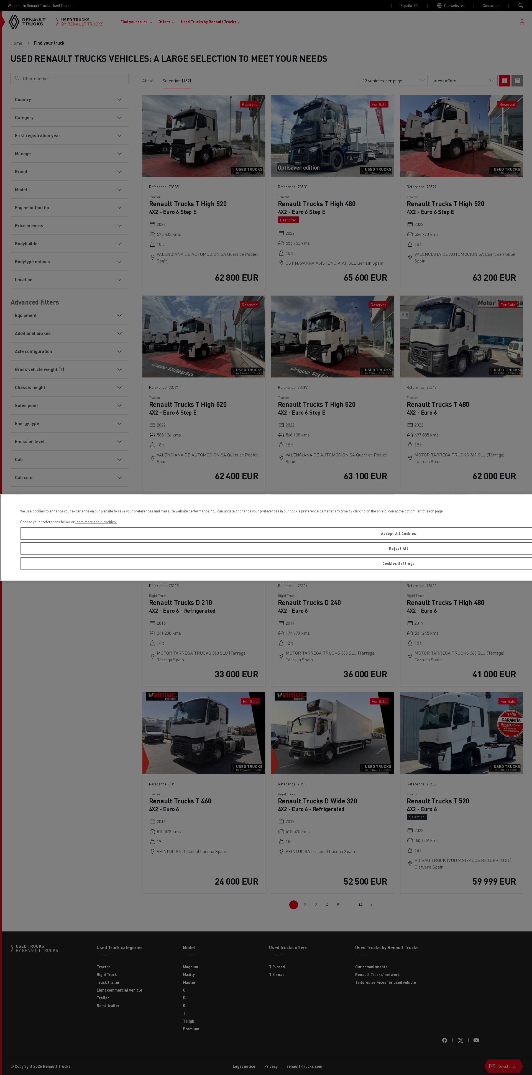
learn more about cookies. (96, 521)
